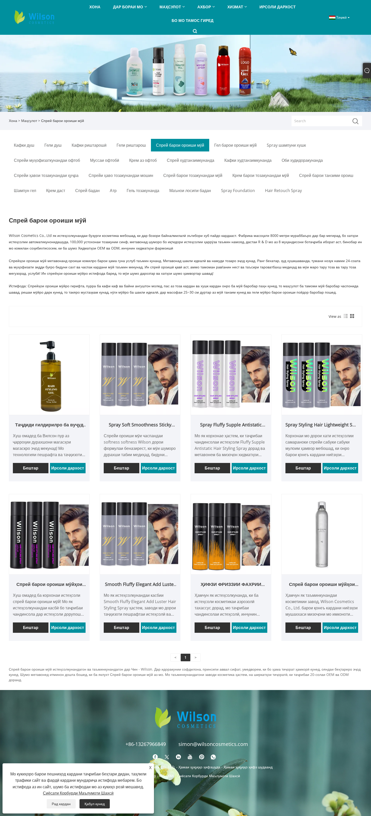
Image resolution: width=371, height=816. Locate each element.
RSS (162, 775)
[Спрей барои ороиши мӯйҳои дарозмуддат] (322, 533)
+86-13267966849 (145, 744)
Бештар (30, 468)
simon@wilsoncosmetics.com (213, 744)
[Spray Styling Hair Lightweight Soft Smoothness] (322, 374)
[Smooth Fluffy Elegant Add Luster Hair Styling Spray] (140, 533)
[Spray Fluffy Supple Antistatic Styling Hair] (231, 374)
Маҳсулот (29, 120)
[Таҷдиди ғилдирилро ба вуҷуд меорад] (49, 374)
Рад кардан (61, 803)
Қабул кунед (95, 803)
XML (171, 775)
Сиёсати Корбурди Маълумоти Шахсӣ (208, 775)
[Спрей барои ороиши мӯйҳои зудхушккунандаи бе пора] (49, 533)
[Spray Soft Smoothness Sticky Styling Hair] (140, 374)
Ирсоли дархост (67, 468)
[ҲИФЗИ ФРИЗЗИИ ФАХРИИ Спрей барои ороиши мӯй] (231, 533)
